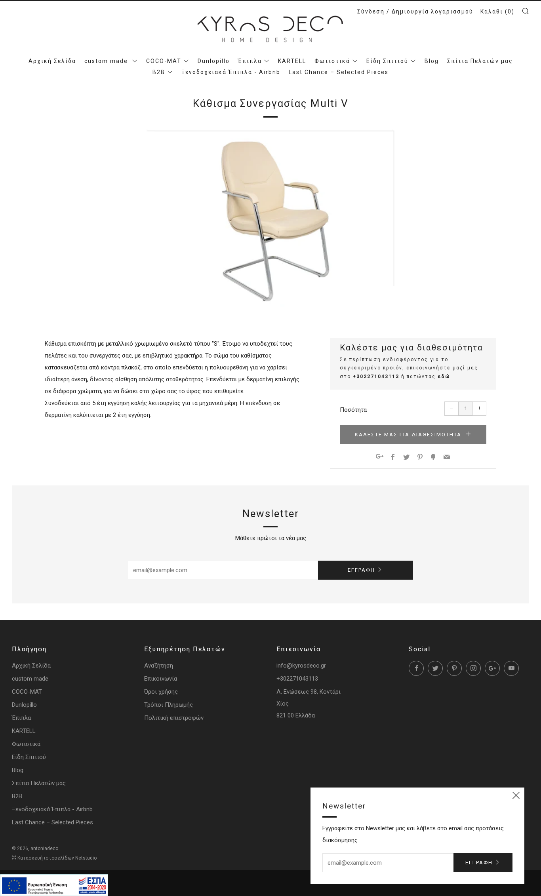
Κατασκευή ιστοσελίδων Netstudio (57, 858)
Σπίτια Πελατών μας (480, 61)
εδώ (444, 376)
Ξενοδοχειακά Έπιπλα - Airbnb (230, 72)
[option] (270, 218)
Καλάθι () (497, 11)
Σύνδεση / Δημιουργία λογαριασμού (415, 11)
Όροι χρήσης (161, 691)
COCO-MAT (163, 61)
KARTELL (292, 61)
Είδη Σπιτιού (387, 61)
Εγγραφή (361, 570)
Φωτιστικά (332, 61)
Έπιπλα (250, 61)
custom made (107, 61)
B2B (158, 72)
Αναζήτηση (158, 665)
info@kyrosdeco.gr (301, 665)
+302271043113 (376, 376)
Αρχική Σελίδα (52, 61)
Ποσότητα (353, 409)
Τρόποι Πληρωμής (168, 704)
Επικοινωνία (160, 678)
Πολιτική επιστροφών (174, 717)
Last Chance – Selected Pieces (339, 72)
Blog (432, 61)
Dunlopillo (214, 61)
